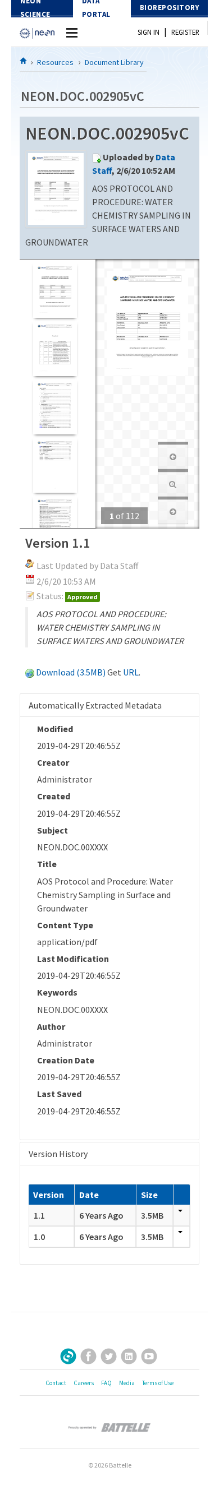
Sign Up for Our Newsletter (68, 1356)
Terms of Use (158, 1383)
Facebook (88, 1356)
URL (131, 672)
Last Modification (73, 958)
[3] (54, 406)
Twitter (109, 1356)
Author (51, 1026)
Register (185, 31)
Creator (53, 762)
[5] (54, 523)
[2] (54, 348)
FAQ (106, 1383)
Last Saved (59, 1093)
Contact (55, 1383)
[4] (54, 465)
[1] (54, 290)
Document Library (114, 62)
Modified (55, 728)
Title (47, 863)
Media (127, 1383)
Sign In (148, 31)
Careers (84, 1383)
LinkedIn (129, 1356)
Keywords (57, 992)
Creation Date (65, 1060)
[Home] (24, 60)
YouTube (149, 1356)
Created (53, 796)
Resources (55, 62)
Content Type (65, 925)
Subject (52, 830)
